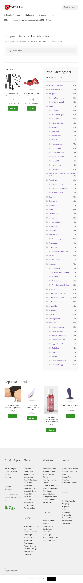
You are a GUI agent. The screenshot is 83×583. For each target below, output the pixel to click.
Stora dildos (56, 161)
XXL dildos (55, 169)
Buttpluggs (53, 94)
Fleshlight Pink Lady (59, 188)
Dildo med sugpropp (59, 114)
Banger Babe (67, 477)
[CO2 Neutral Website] (13, 507)
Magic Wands (48, 526)
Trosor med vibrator (59, 360)
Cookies (7, 474)
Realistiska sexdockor (60, 281)
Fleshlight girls (57, 184)
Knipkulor (52, 209)
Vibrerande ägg (57, 365)
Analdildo (55, 110)
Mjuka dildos (56, 136)
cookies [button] (43, 579)
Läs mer (13, 108)
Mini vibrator (56, 348)
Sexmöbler (53, 310)
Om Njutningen (10, 468)
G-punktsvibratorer (59, 335)
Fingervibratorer (58, 327)
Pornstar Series (57, 193)
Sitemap (8, 477)
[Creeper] (41, 568)
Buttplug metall (58, 102)
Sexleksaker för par (56, 302)
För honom (29, 15)
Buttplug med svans (50, 537)
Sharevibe (55, 352)
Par (53, 15)
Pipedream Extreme (61, 272)
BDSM (6, 20)
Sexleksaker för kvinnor (57, 293)
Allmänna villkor (11, 471)
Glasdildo (55, 127)
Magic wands (53, 226)
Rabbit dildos (56, 148)
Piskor (51, 256)
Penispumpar (54, 243)
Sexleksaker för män (56, 297)
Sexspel (51, 314)
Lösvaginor (53, 218)
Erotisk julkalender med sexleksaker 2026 (28, 20)
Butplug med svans (59, 98)
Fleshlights (53, 180)
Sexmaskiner (53, 306)
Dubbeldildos (56, 119)
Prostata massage (55, 260)
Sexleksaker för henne (12, 15)
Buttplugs (47, 534)
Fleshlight (27, 554)
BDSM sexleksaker (55, 89)
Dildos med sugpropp (31, 488)
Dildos (51, 106)
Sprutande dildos (58, 156)
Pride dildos (56, 140)
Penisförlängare (58, 239)
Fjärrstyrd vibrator (58, 331)
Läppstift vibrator (58, 344)
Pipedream (56, 268)
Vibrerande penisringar (60, 251)
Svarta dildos (56, 165)
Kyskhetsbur (53, 214)
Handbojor (53, 205)
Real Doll (55, 276)
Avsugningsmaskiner (56, 85)
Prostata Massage (30, 549)
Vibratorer (52, 323)
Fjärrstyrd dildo (57, 123)
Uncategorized (54, 319)
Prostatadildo (57, 144)
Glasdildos (27, 468)
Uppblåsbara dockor (69, 471)
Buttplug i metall (49, 540)
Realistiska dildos (58, 152)
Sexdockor (42, 15)
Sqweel (54, 356)
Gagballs (52, 197)
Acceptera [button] (51, 579)
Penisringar (53, 247)
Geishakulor (53, 201)
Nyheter (49, 20)
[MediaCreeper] (41, 567)
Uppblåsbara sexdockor (60, 285)
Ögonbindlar (53, 230)
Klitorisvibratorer (58, 339)
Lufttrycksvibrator (55, 222)
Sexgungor (53, 289)
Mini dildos (55, 131)
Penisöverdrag (54, 234)
